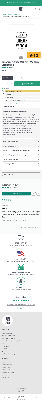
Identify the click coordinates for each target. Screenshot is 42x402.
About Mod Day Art (8, 333)
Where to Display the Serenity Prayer (15, 155)
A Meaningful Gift (8, 164)
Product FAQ (8, 175)
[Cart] (40, 9)
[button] (6, 68)
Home (4, 14)
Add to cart (28, 84)
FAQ (3, 351)
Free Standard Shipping (13, 91)
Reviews (4, 349)
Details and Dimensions (10, 141)
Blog (3, 343)
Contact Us (5, 377)
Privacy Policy (6, 367)
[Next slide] (40, 3)
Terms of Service (7, 375)
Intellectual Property (8, 354)
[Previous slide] (2, 3)
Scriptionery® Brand (8, 338)
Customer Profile (7, 364)
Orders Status (6, 362)
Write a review (16, 194)
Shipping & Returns (9, 146)
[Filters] (34, 193)
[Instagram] (19, 390)
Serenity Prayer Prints (14, 14)
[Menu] (2, 8)
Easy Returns (9, 94)
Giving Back (5, 346)
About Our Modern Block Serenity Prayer (16, 150)
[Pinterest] (23, 390)
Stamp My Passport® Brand (11, 341)
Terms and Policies (21, 388)
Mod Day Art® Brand (8, 336)
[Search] (6, 9)
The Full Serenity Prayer (10, 159)
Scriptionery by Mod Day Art (11, 103)
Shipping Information (8, 372)
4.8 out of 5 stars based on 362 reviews (21, 305)
